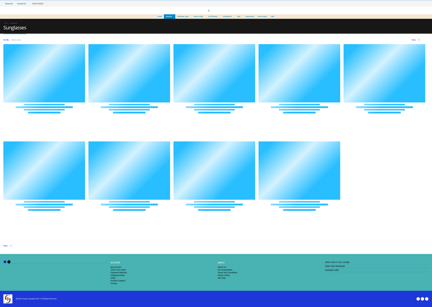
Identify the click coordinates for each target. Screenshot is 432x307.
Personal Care (182, 16)
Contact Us (21, 4)
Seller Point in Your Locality (337, 262)
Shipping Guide (117, 275)
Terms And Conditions (227, 272)
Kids (238, 16)
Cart (272, 16)
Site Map (222, 278)
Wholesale (250, 16)
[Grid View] (425, 40)
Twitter (422, 299)
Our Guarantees (225, 270)
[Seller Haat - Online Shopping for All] (214, 10)
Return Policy (224, 275)
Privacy (114, 283)
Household (227, 16)
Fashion (169, 16)
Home (160, 16)
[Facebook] (427, 3)
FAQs (113, 278)
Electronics (213, 16)
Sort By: (6, 40)
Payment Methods (119, 272)
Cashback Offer (332, 270)
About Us (9, 4)
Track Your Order (118, 270)
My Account (262, 16)
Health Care (198, 16)
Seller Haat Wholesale (335, 266)
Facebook (418, 299)
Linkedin (426, 299)
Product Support (118, 281)
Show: (414, 40)
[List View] (427, 40)
